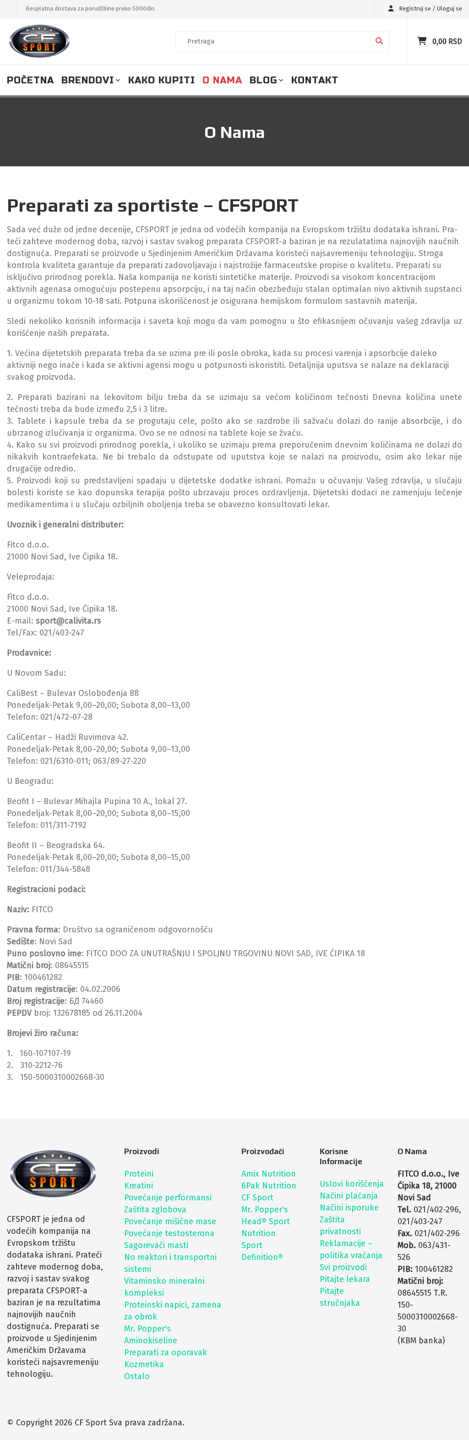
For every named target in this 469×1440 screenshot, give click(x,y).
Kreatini (138, 1186)
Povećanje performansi (168, 1198)
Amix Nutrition (268, 1174)
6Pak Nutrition (268, 1186)
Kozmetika (144, 1364)
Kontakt (314, 80)
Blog (263, 80)
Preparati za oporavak (165, 1352)
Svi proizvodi (343, 1267)
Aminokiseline (150, 1341)
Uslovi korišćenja (352, 1184)
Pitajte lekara (345, 1279)
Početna (30, 80)
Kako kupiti (161, 80)
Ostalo (137, 1376)
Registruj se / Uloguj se (430, 8)
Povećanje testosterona (169, 1233)
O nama (222, 80)
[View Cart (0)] (423, 41)
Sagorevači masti (156, 1245)
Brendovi (87, 80)
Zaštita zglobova (155, 1210)
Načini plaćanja (349, 1196)
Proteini (138, 1174)
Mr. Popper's (147, 1329)
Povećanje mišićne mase (170, 1221)
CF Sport (257, 1198)
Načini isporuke (349, 1208)
